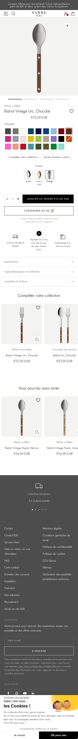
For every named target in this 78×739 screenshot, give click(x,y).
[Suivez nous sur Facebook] (8, 693)
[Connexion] (66, 13)
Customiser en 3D (37, 210)
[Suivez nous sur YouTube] (25, 693)
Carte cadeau (11, 567)
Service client (11, 542)
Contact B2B (11, 535)
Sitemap (47, 567)
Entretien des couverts (16, 574)
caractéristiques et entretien (22, 271)
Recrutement (11, 602)
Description (11, 262)
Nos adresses (12, 595)
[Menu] (6, 13)
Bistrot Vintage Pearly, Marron (21, 448)
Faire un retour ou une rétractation (17, 551)
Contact (8, 528)
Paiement (9, 588)
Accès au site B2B (14, 609)
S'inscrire (39, 651)
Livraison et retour (15, 281)
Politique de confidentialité (57, 547)
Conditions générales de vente (56, 537)
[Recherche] (13, 13)
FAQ (6, 561)
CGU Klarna (49, 561)
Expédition (10, 581)
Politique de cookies (54, 554)
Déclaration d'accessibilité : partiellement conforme (58, 576)
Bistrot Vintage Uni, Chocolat (22, 355)
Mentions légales (52, 528)
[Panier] (73, 13)
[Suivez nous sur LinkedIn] (33, 693)
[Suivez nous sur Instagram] (17, 693)
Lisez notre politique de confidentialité (37, 666)
